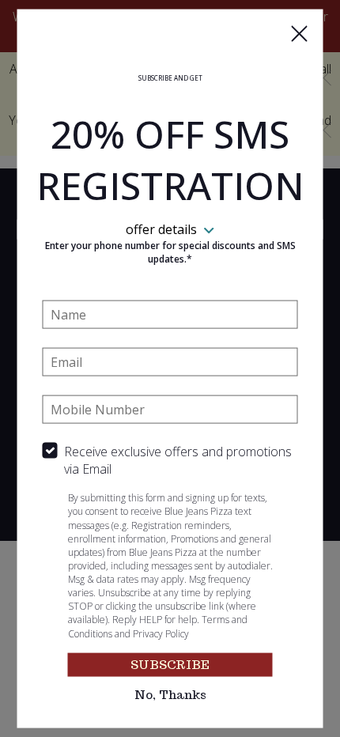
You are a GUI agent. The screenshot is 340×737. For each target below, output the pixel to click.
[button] (300, 34)
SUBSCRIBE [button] (170, 664)
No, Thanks (170, 694)
